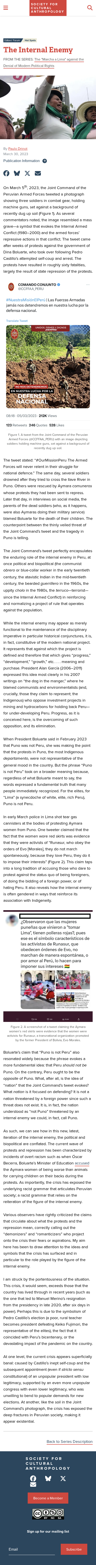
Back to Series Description (70, 1441)
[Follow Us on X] (63, 1479)
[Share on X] (27, 173)
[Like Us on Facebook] (33, 1479)
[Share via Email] (38, 173)
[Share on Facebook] (6, 173)
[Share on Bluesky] (17, 173)
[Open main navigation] (6, 8)
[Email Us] (33, 1485)
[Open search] (90, 8)
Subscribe (74, 1549)
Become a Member (48, 1498)
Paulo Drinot (17, 148)
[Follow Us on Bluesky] (48, 1479)
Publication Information (21, 161)
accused (82, 1163)
